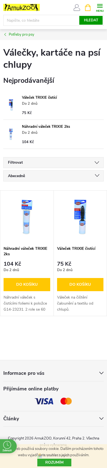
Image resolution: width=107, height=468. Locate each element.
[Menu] (99, 7)
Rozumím (54, 462)
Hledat (91, 20)
